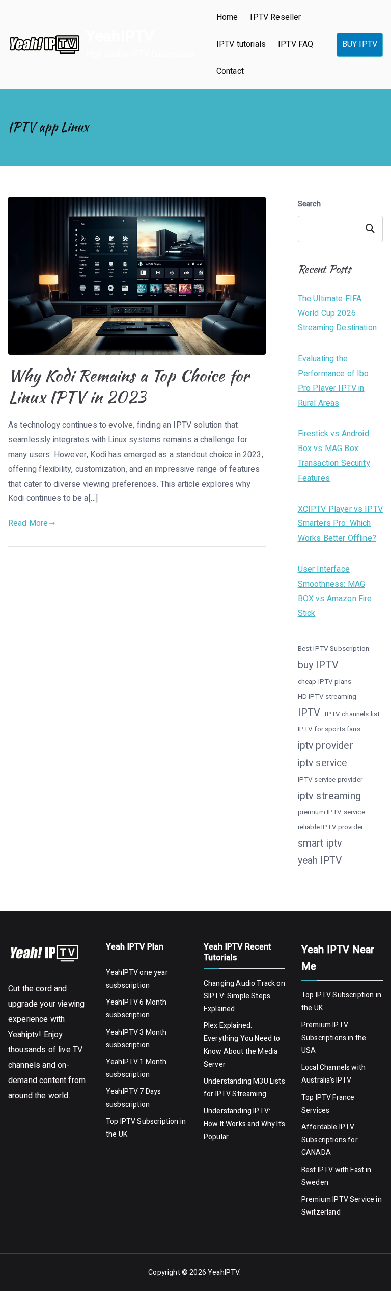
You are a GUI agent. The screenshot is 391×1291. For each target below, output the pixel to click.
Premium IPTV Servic (335, 1199)
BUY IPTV (359, 44)
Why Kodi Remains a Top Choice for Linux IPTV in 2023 (128, 386)
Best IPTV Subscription (334, 649)
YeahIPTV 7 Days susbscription (133, 1098)
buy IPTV (318, 664)
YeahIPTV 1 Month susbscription (136, 1068)
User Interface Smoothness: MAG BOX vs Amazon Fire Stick (335, 591)
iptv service (322, 763)
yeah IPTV (320, 861)
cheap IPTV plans (325, 682)
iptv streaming (329, 795)
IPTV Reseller (275, 17)
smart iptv (320, 843)
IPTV (309, 712)
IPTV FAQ (295, 44)
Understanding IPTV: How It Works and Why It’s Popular (244, 1123)
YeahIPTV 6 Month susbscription (136, 1008)
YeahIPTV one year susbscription (137, 979)
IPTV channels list (352, 714)
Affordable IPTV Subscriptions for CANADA (329, 1140)
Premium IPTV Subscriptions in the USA (333, 1038)
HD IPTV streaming (327, 697)
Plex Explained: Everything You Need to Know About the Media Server (242, 1045)
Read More (28, 523)
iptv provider (325, 745)
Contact (230, 71)
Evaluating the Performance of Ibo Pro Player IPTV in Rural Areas (333, 381)
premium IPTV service (331, 812)
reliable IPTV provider (331, 827)
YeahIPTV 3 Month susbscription (136, 1038)
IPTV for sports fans (329, 729)
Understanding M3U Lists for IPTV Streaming (244, 1087)
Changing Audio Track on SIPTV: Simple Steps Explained (244, 996)
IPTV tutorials (241, 44)
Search (309, 204)
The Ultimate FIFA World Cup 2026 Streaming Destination (337, 313)
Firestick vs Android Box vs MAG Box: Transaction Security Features (334, 456)
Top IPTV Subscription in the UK (146, 1128)
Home (227, 17)
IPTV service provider (330, 780)
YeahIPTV (120, 36)
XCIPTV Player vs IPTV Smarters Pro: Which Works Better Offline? (340, 524)
